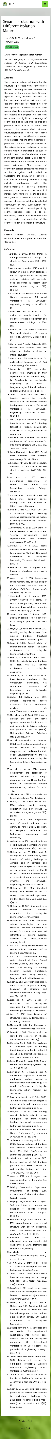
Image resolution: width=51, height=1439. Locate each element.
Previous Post (25, 1421)
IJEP (11, 4)
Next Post (25, 1428)
